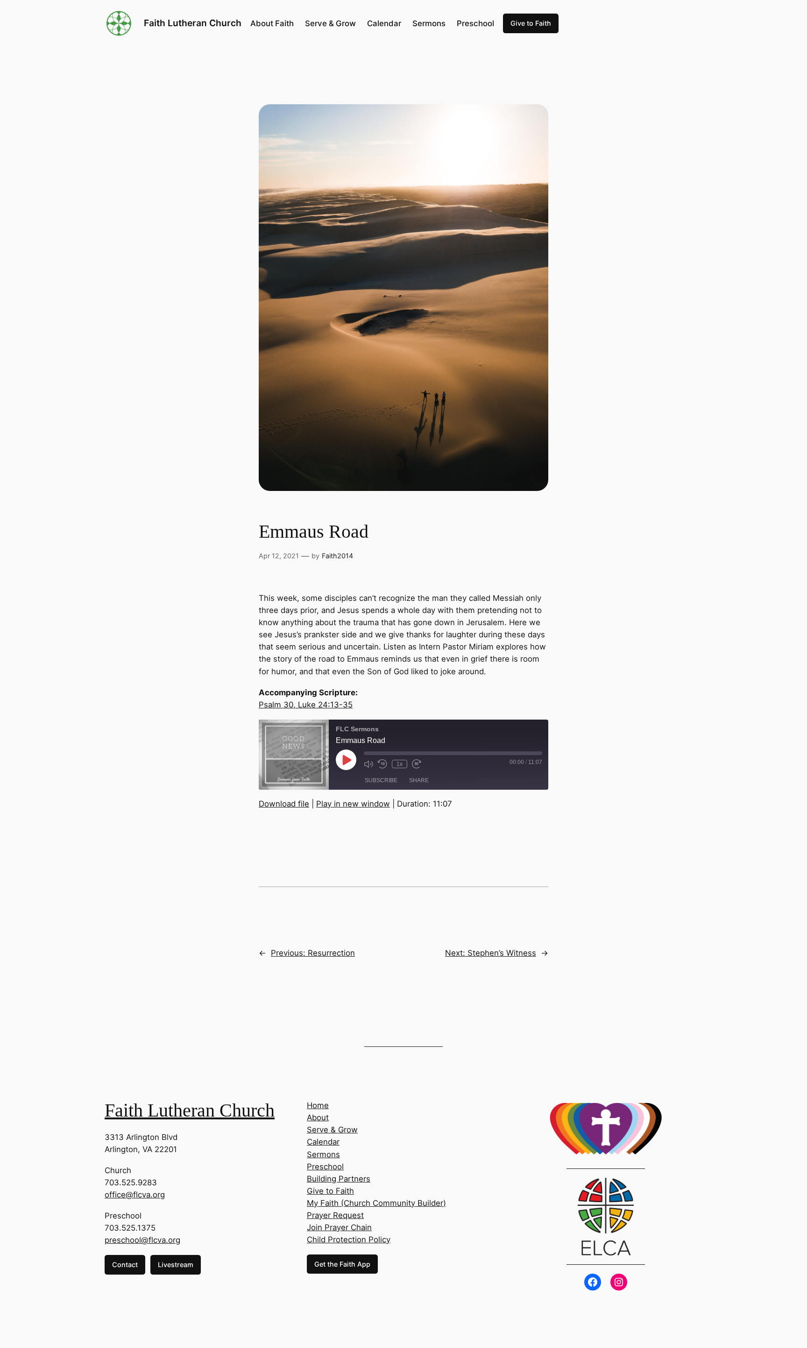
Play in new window (353, 803)
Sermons (323, 1154)
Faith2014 (337, 556)
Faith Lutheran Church (192, 23)
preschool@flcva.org (142, 1240)
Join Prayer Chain (339, 1227)
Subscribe (381, 780)
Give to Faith (530, 23)
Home (318, 1105)
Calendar (323, 1141)
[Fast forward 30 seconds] (416, 764)
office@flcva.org (135, 1194)
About (318, 1117)
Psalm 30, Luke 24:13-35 (306, 704)
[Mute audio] (368, 764)
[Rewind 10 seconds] (382, 764)
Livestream (175, 1265)
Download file (284, 803)
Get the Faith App (342, 1264)
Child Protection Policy (348, 1239)
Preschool (325, 1166)
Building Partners (338, 1178)
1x (399, 764)
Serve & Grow (332, 1129)
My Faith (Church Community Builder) (376, 1203)
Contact (125, 1265)
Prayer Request (335, 1215)
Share (419, 780)
